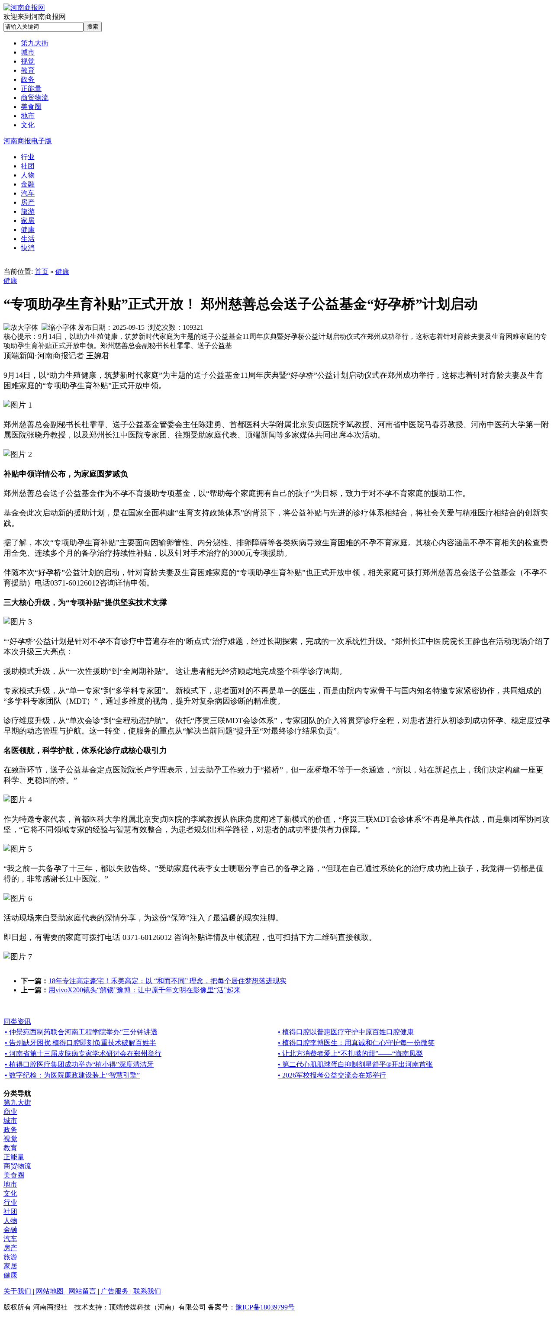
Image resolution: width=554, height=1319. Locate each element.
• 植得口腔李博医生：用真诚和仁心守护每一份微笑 (356, 1042)
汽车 (10, 1238)
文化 (10, 1193)
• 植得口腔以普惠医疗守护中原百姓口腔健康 (346, 1032)
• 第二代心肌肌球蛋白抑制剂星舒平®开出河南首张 (355, 1064)
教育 (10, 1148)
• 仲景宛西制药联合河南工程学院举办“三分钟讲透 (81, 1032)
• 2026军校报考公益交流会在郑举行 (332, 1075)
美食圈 (13, 1175)
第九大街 (17, 1102)
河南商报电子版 (27, 141)
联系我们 (146, 1291)
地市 (10, 1184)
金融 (10, 1229)
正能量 (13, 1157)
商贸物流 (17, 1166)
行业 (10, 1202)
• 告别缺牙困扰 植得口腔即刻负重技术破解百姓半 (80, 1042)
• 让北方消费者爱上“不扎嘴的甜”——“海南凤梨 (350, 1053)
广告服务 (114, 1291)
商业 (10, 1111)
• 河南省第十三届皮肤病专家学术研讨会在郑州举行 (83, 1053)
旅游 (10, 1257)
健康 (62, 271)
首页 (41, 271)
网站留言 (82, 1291)
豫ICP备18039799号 (265, 1307)
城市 (10, 1120)
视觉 (10, 1138)
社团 (10, 1211)
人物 (10, 1220)
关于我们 (18, 1291)
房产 (10, 1247)
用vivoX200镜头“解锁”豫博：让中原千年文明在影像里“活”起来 (144, 990)
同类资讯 (17, 1021)
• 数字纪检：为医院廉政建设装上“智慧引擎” (72, 1075)
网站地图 (49, 1291)
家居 (10, 1266)
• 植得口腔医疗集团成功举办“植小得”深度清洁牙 (79, 1064)
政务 (10, 1129)
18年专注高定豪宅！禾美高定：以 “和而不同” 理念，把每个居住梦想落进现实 (167, 980)
